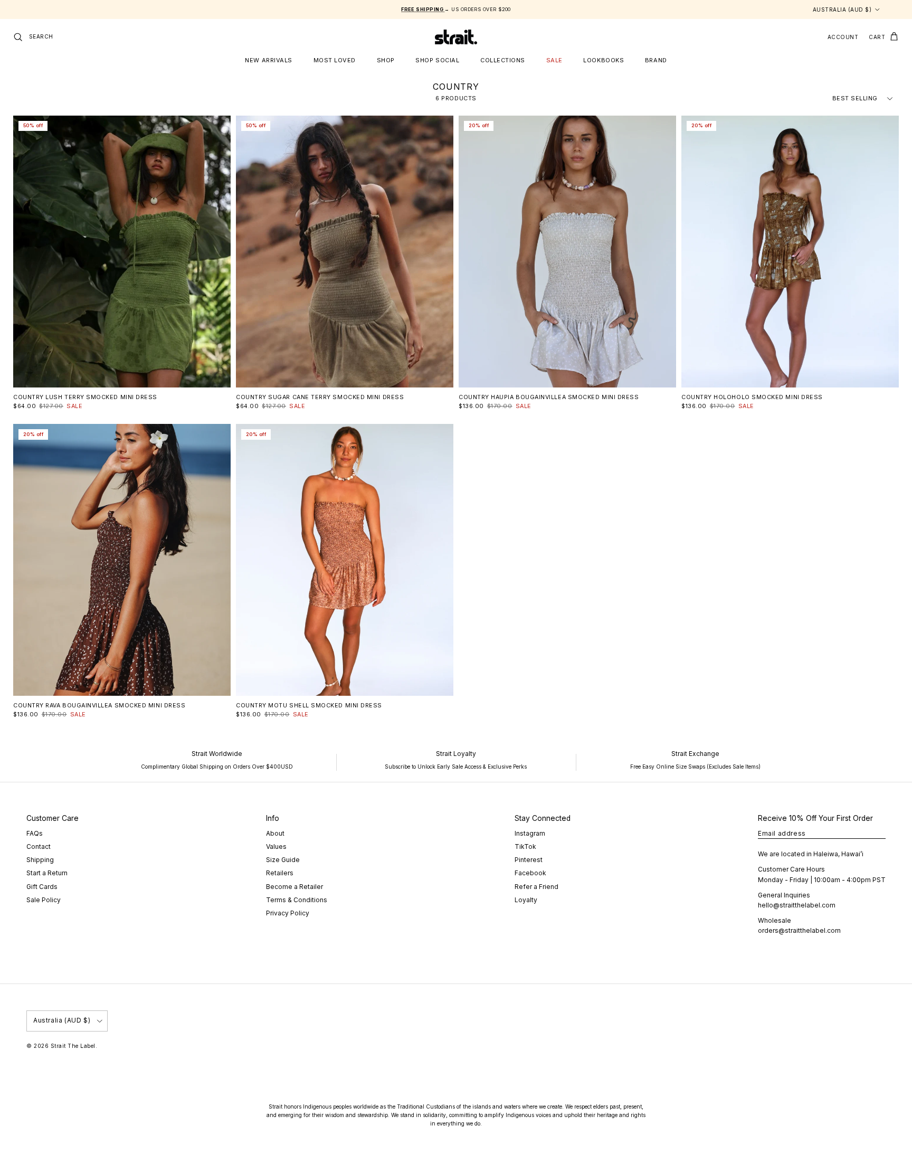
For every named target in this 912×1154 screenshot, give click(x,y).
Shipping (40, 860)
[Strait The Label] (456, 37)
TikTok (525, 846)
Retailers (279, 873)
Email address (782, 833)
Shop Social (437, 60)
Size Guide (283, 860)
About (275, 833)
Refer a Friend (536, 887)
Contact (38, 846)
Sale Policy (43, 900)
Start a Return (47, 873)
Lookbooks (603, 60)
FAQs (34, 833)
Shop (386, 60)
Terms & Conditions (296, 900)
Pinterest (529, 860)
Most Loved (335, 60)
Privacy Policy (287, 913)
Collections (502, 60)
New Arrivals (268, 60)
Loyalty (526, 900)
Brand (656, 60)
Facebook (530, 873)
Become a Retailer (294, 887)
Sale (554, 60)
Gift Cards (42, 887)
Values (276, 846)
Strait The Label (73, 1046)
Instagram (530, 833)
